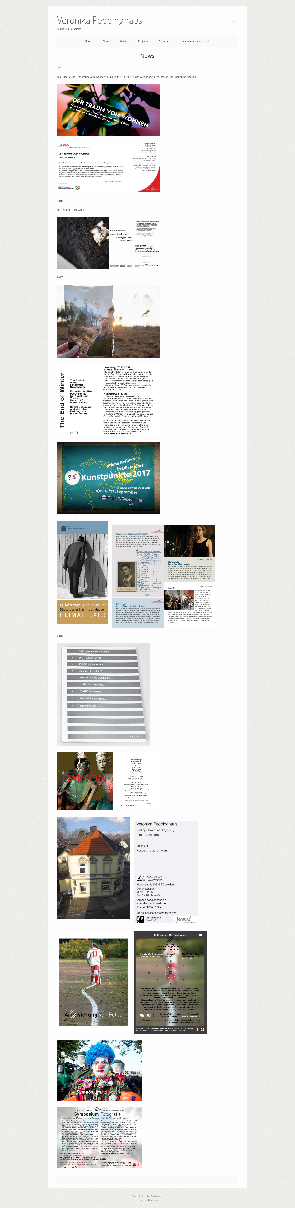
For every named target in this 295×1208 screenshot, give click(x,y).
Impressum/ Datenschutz (195, 41)
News (106, 41)
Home (88, 41)
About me (164, 41)
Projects (143, 41)
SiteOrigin (153, 1199)
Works (123, 41)
